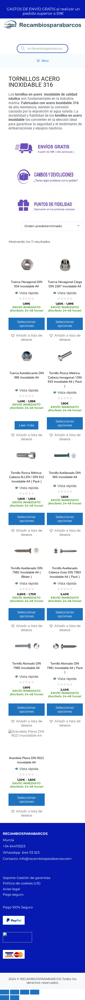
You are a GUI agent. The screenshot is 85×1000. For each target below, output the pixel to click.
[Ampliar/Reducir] (4, 992)
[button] (26, 337)
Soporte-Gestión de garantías (26, 878)
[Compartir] (24, 992)
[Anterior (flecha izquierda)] (4, 997)
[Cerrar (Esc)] (34, 992)
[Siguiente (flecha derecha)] (14, 997)
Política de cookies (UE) (22, 883)
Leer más (26, 425)
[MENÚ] (42, 37)
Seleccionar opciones (26, 324)
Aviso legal (11, 889)
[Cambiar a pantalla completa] (14, 992)
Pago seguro (13, 894)
